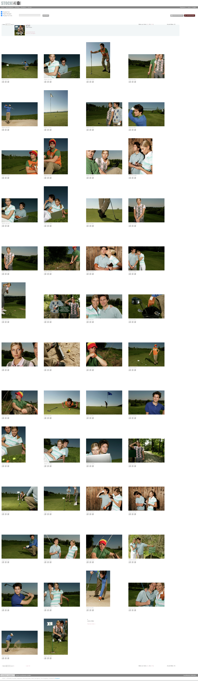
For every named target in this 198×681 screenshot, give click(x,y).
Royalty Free (6, 12)
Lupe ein (28, 24)
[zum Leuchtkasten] (3, 82)
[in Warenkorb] (6, 82)
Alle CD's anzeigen (30, 33)
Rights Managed (7, 13)
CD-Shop (17, 7)
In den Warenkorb (30, 32)
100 (152, 24)
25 (148, 24)
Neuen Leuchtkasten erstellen (23, 675)
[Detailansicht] (8, 82)
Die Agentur (37, 678)
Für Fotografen (44, 678)
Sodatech (57, 678)
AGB (32, 678)
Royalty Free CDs (7, 15)
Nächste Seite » (91, 624)
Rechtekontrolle (27, 678)
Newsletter (23, 7)
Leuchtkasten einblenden (189, 675)
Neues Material (9, 7)
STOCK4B (8, 678)
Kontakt (30, 7)
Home (2, 7)
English (194, 7)
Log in (189, 7)
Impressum (19, 678)
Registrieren (183, 7)
